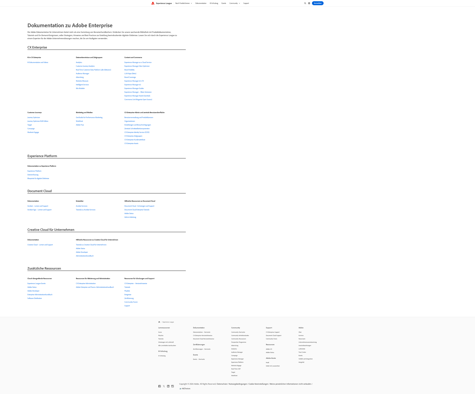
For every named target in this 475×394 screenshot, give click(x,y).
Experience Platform (34, 171)
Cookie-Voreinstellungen (258, 384)
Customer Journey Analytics (85, 66)
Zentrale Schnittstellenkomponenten (137, 128)
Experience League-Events (36, 283)
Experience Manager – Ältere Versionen (138, 92)
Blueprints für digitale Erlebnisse (38, 178)
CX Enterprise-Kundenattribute (134, 140)
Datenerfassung (32, 175)
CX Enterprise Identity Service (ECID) (136, 132)
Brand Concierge (130, 77)
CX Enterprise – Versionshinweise (135, 283)
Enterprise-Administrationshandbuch (39, 294)
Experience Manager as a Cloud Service (138, 62)
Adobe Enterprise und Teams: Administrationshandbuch (95, 287)
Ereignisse (127, 294)
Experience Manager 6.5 (132, 85)
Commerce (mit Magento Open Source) (138, 99)
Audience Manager (82, 73)
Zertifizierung (129, 298)
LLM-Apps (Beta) (130, 73)
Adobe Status (128, 213)
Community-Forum (131, 302)
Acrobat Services (81, 206)
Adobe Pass (80, 125)
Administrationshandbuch (85, 256)
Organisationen (129, 121)
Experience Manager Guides (134, 88)
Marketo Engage (33, 132)
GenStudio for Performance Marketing (89, 117)
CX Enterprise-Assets (131, 143)
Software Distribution (34, 298)
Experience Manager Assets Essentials (137, 96)
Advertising (80, 77)
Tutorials (127, 287)
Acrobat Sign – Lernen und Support (39, 210)
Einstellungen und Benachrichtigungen (137, 125)
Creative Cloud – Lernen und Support (40, 245)
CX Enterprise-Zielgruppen (133, 136)
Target (29, 125)
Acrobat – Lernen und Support (37, 206)
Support (127, 306)
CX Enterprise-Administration (86, 283)
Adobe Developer (82, 252)
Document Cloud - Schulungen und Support (139, 206)
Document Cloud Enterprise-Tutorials (136, 210)
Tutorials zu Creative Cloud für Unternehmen (91, 245)
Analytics (79, 62)
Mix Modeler (80, 88)
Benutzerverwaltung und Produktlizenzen (138, 117)
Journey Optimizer (33, 117)
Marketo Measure (82, 81)
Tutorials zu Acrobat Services (85, 210)
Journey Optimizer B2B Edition (37, 121)
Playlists (127, 291)
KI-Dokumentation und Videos (37, 62)
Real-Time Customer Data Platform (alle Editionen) (93, 70)
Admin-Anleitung (130, 217)
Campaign (31, 128)
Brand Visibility (129, 70)
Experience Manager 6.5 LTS (134, 81)
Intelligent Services (82, 85)
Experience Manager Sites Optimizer (137, 66)
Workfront (79, 121)
